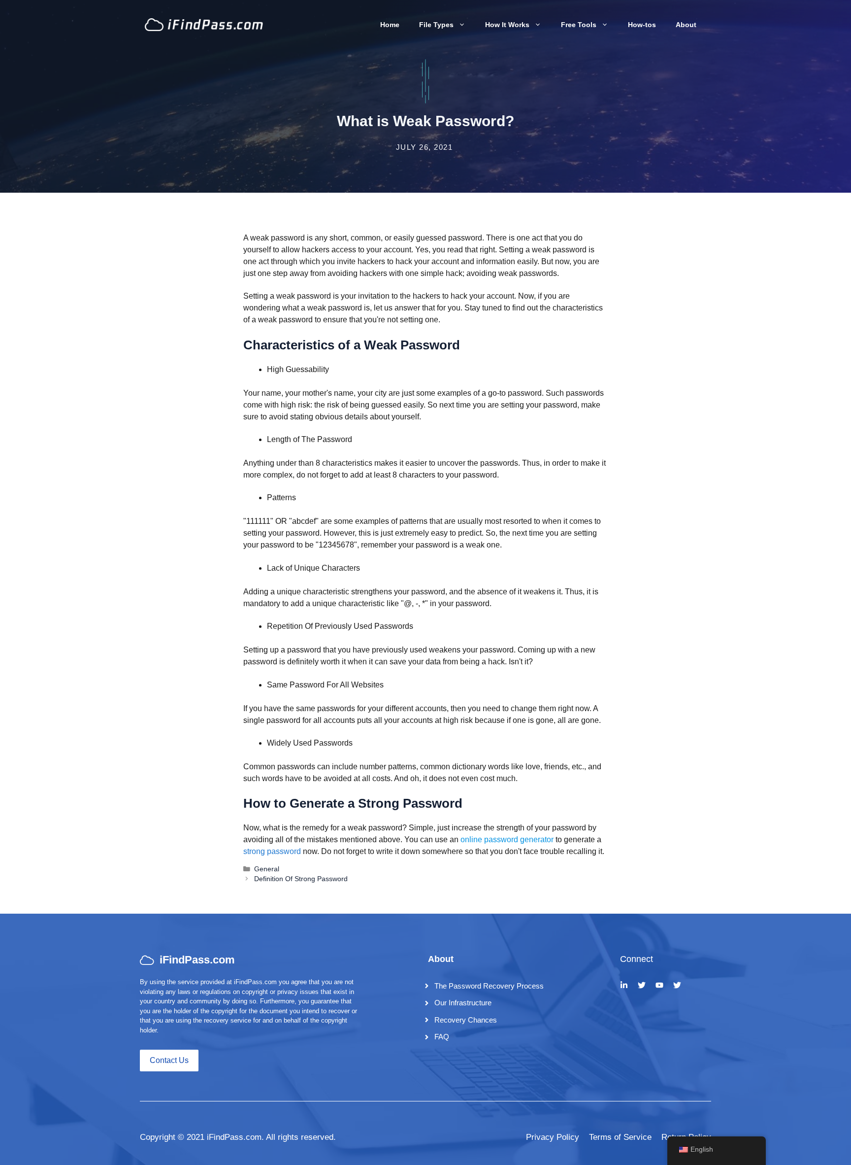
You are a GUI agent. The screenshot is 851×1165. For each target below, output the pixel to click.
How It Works (507, 25)
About (686, 25)
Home (389, 25)
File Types (436, 25)
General (266, 869)
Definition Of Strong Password (301, 879)
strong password (272, 851)
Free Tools (578, 25)
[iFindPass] (204, 24)
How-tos (642, 25)
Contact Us (169, 1060)
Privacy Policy (552, 1137)
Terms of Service (620, 1137)
